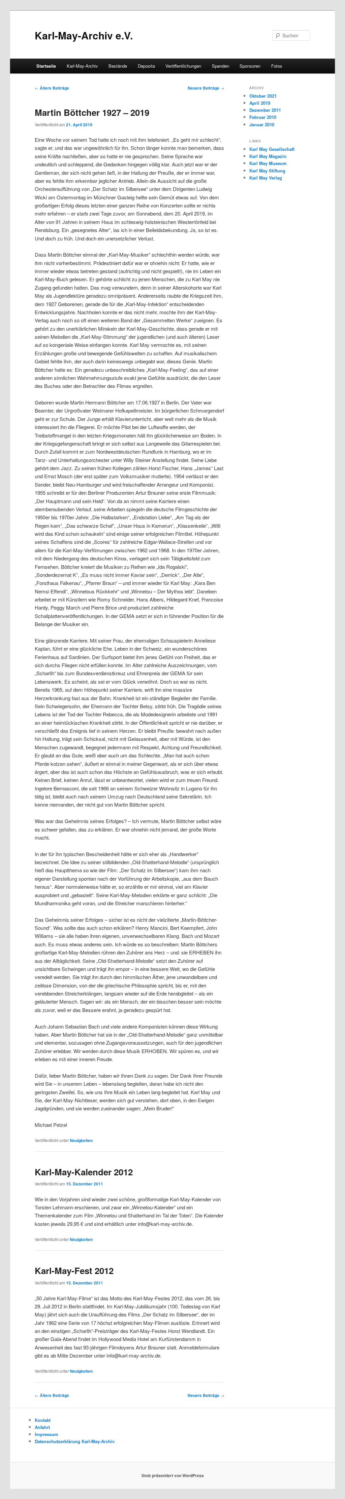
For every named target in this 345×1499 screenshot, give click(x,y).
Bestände (117, 66)
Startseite (46, 66)
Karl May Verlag (265, 177)
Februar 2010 (262, 117)
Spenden (220, 66)
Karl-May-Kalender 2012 (84, 1172)
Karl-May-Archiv (82, 66)
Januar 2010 (261, 124)
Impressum (46, 1434)
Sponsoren (250, 66)
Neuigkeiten (81, 1140)
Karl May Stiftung (267, 170)
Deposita (146, 66)
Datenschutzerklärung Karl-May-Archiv (75, 1441)
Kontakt (43, 1420)
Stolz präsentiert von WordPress (173, 1475)
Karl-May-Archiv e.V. (84, 35)
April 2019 (259, 103)
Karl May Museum (268, 163)
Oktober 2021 (263, 96)
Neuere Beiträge (206, 88)
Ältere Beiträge (52, 88)
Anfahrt (42, 1427)
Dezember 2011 (265, 110)
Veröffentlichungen (183, 66)
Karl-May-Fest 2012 (74, 1270)
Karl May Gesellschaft (271, 149)
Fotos (276, 66)
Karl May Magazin (267, 156)
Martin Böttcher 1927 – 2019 (92, 112)
